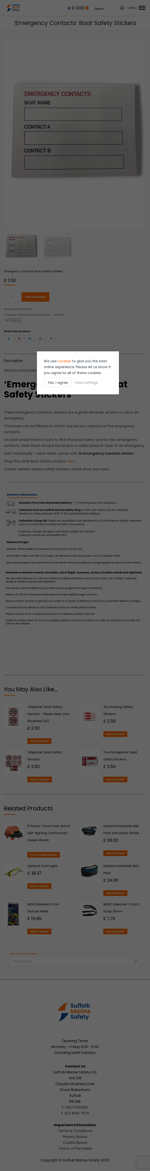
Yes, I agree (58, 382)
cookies (64, 361)
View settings (86, 382)
